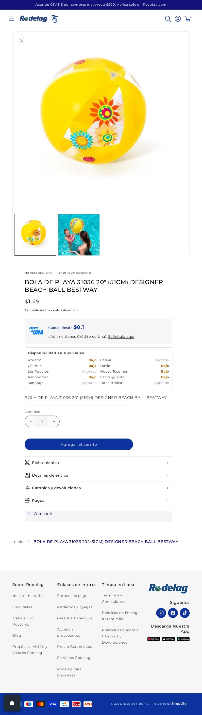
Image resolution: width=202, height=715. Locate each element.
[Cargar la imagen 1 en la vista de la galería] (35, 234)
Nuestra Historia (27, 595)
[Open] (12, 702)
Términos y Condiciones (113, 598)
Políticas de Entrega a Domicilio (121, 615)
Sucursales (22, 607)
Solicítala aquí (121, 336)
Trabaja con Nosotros (23, 621)
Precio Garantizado (75, 646)
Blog (16, 635)
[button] (11, 18)
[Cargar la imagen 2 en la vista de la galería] (79, 234)
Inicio (18, 541)
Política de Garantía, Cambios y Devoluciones (121, 636)
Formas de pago (72, 595)
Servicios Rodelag (73, 657)
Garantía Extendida (74, 618)
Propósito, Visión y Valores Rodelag (29, 649)
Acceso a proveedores (68, 632)
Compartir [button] (43, 513)
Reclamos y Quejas (74, 607)
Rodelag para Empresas (69, 672)
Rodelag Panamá (136, 703)
